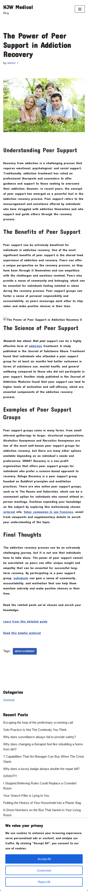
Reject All (44, 882)
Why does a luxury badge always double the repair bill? (41, 769)
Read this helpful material (22, 633)
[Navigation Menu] (80, 9)
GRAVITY (10, 776)
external (9, 512)
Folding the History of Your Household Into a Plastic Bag (42, 803)
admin (11, 63)
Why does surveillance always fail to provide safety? (39, 737)
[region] (44, 854)
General (8, 700)
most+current (25, 651)
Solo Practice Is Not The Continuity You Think (35, 729)
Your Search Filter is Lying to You (26, 795)
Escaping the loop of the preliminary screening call (38, 722)
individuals (20, 578)
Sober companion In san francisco (48, 512)
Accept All (44, 859)
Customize (44, 870)
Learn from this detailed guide (25, 621)
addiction (35, 346)
